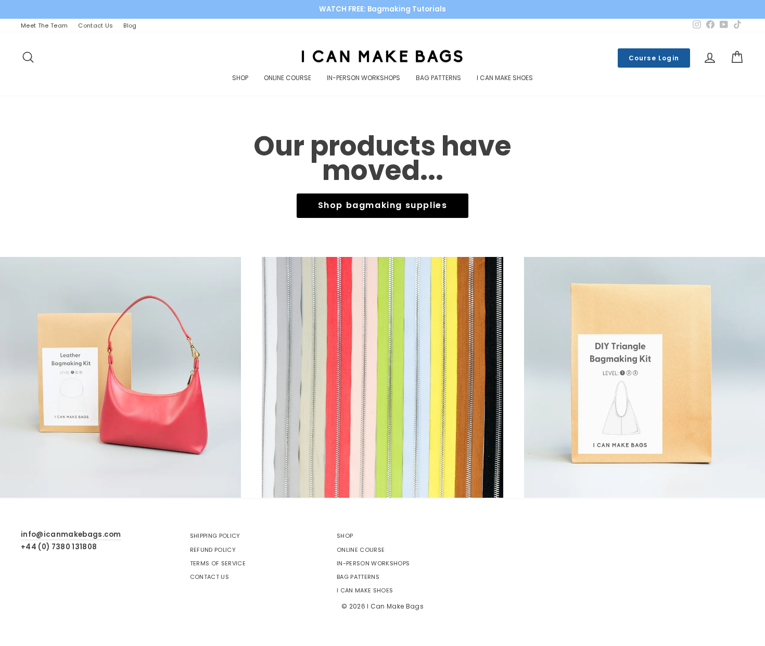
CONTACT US (209, 577)
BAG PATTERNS (438, 77)
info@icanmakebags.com (71, 534)
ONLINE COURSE (287, 77)
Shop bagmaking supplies (383, 205)
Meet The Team (44, 25)
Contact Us (95, 25)
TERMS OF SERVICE (218, 563)
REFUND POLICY (213, 550)
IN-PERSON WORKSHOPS (363, 77)
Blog (129, 25)
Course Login (654, 58)
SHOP (240, 77)
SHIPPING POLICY (215, 536)
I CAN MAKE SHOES (505, 77)
